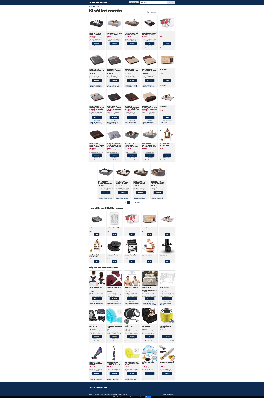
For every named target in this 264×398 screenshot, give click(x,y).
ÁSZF (102, 394)
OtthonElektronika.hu (98, 2)
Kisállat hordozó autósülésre (147, 325)
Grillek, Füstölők (130, 255)
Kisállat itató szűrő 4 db (148, 362)
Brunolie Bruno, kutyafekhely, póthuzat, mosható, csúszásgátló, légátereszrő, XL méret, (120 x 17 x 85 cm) (149, 71)
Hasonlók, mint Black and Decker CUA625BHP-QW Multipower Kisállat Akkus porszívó (113, 379)
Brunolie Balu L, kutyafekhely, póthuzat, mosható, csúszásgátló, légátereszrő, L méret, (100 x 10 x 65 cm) (132, 109)
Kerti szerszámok (112, 255)
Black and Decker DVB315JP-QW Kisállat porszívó (95, 363)
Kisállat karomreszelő (167, 362)
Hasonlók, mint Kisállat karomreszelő (167, 378)
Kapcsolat (91, 394)
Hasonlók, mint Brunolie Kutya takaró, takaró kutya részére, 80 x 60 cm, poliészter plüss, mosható (150, 49)
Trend (119, 394)
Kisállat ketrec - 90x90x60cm (165, 288)
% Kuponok (124, 394)
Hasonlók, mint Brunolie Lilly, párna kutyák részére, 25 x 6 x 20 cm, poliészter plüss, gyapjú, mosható (114, 161)
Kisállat (92, 228)
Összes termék (114, 394)
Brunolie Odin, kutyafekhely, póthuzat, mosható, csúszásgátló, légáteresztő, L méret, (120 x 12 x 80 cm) (149, 109)
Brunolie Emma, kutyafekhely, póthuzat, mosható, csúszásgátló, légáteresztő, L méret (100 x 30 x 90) (96, 71)
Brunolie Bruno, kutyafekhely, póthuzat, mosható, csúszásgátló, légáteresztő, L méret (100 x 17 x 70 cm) (132, 71)
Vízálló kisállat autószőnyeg (94, 325)
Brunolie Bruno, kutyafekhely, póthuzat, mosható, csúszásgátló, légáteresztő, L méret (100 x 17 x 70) (96, 109)
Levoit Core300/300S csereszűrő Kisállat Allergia (166, 326)
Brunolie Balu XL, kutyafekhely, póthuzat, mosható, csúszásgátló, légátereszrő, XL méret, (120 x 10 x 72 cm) (114, 109)
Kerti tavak (163, 255)
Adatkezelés (107, 394)
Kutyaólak (163, 69)
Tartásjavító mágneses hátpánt (131, 288)
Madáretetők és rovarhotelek (165, 144)
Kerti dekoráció (147, 255)
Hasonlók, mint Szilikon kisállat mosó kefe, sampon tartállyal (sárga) (132, 379)
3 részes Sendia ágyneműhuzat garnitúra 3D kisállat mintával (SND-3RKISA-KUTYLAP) (149, 290)
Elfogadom (148, 396)
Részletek (96, 43)
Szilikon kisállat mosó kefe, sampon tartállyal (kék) (114, 326)
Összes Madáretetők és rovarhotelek (166, 159)
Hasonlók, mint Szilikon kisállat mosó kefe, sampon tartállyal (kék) (114, 341)
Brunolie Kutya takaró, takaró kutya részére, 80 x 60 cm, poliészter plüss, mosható (149, 34)
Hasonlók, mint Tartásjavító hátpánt (96, 303)
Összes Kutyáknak (163, 122)
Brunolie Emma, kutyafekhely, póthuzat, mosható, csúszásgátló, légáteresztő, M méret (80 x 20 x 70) (114, 71)
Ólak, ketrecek (164, 32)
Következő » (138, 202)
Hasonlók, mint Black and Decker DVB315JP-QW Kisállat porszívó (96, 379)
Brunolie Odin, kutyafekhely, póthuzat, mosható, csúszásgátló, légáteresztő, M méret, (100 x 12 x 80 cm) (96, 146)
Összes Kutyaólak (163, 85)
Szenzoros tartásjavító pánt (114, 288)
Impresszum (97, 394)
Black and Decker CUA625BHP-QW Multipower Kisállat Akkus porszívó (113, 364)
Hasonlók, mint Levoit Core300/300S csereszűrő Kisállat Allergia (167, 341)
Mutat (167, 43)
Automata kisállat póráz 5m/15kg (130, 325)
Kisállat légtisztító (113, 228)
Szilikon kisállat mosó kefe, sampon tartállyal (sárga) (132, 363)
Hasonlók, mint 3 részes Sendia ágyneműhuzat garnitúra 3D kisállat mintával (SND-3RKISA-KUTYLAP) (149, 304)
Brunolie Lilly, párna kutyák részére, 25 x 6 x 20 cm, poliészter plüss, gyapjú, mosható (114, 146)
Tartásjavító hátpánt (95, 287)
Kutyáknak (163, 106)
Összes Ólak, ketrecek (164, 47)
